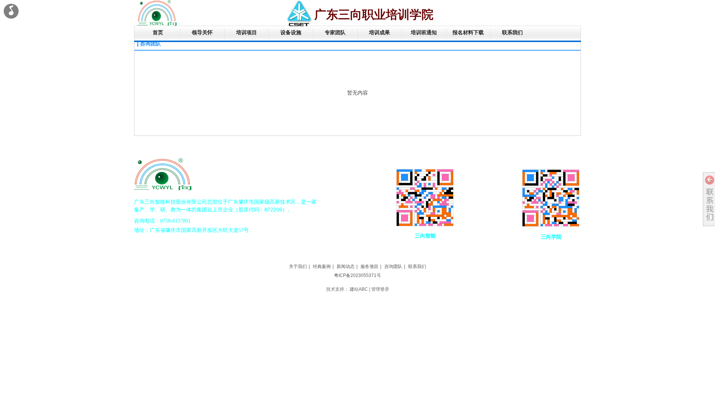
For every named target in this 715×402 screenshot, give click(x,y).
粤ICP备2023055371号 (357, 275)
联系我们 (417, 266)
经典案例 (322, 266)
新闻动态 (346, 266)
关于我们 (298, 266)
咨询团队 (393, 266)
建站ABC (359, 289)
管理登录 (380, 289)
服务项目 (369, 266)
